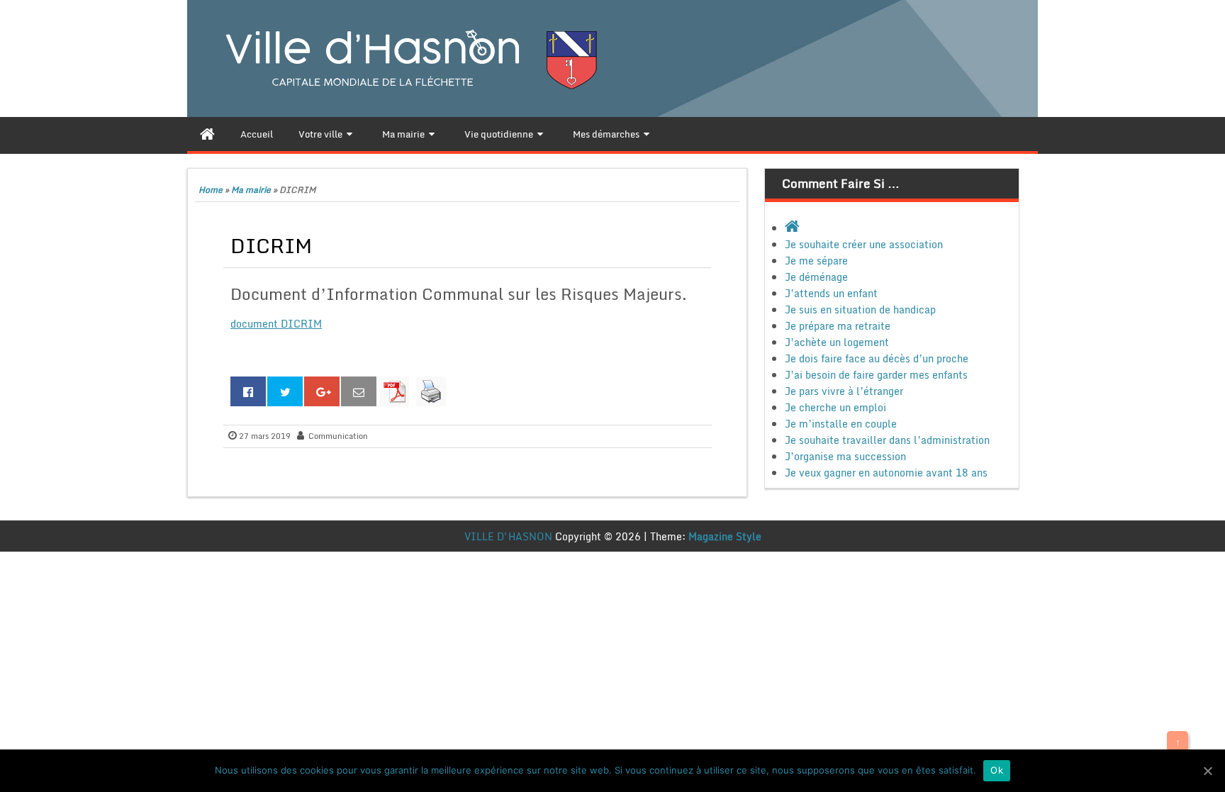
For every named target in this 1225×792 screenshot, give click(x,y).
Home (210, 189)
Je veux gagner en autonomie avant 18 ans (886, 472)
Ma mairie (251, 189)
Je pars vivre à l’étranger (844, 391)
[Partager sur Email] (358, 391)
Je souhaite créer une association (864, 244)
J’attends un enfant (831, 293)
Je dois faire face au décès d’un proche (876, 358)
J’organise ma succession (845, 456)
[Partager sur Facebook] (248, 391)
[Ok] (1207, 771)
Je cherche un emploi (835, 407)
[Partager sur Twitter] (285, 391)
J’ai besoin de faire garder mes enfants (876, 375)
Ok (996, 770)
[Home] (207, 134)
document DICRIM (276, 324)
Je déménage (816, 277)
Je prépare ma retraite (837, 326)
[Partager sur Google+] (322, 391)
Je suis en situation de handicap (860, 309)
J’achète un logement (837, 342)
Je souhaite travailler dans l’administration (887, 440)
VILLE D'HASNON (508, 536)
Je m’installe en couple (841, 423)
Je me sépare (816, 260)
